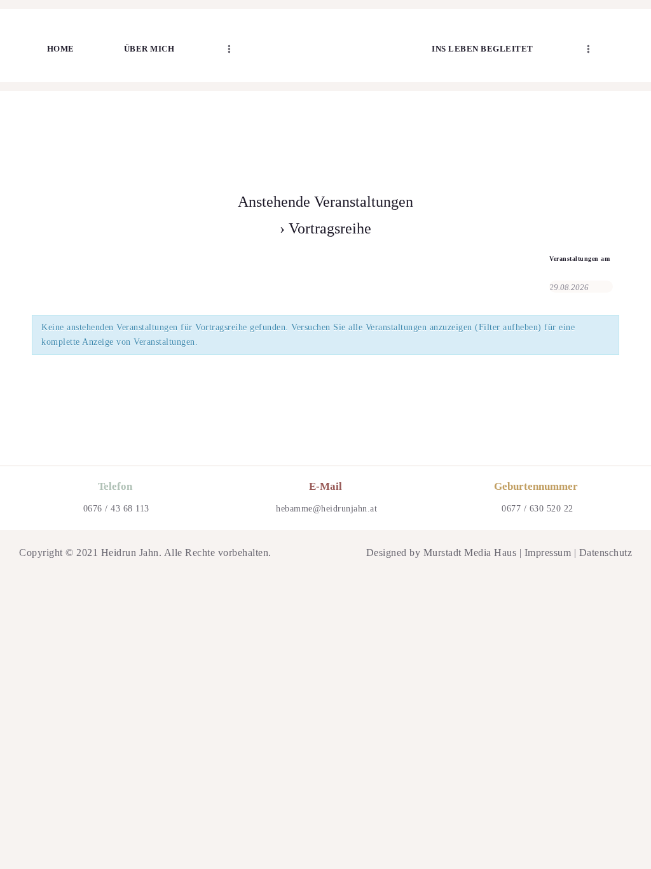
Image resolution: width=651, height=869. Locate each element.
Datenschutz (606, 552)
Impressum (548, 552)
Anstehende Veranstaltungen (325, 201)
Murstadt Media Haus (470, 552)
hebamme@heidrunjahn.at (326, 508)
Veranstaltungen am (579, 259)
